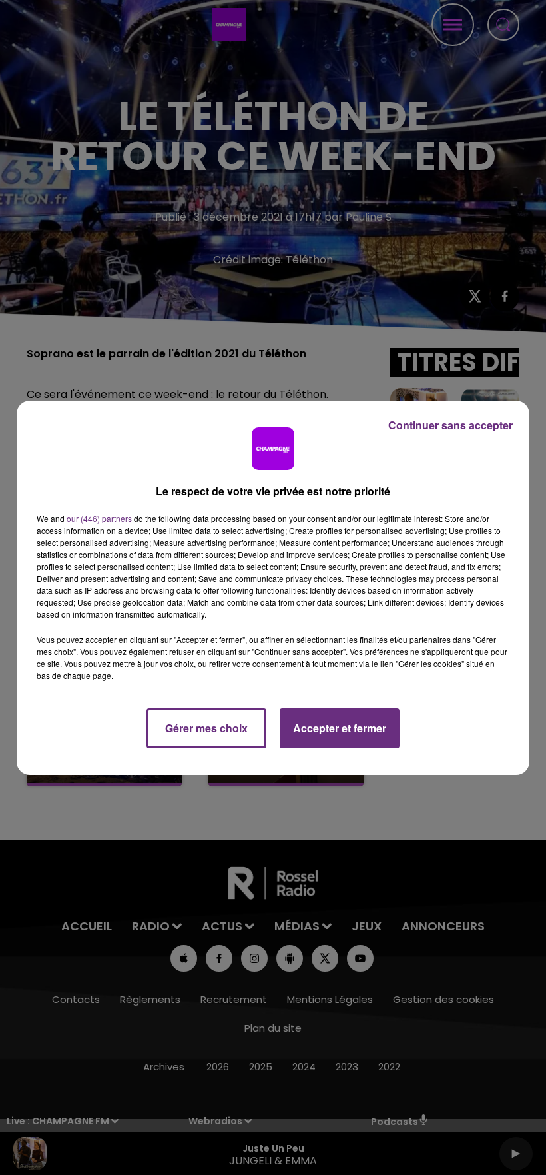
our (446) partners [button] (99, 518)
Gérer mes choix (206, 728)
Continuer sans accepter (450, 425)
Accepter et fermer (339, 728)
